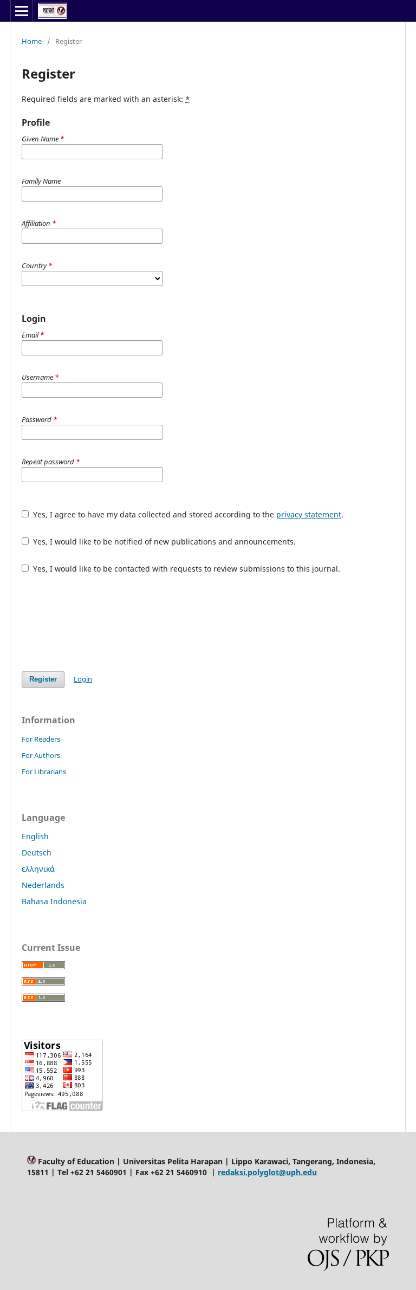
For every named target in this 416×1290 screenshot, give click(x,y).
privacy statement (308, 514)
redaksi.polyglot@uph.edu (267, 1172)
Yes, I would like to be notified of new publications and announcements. (163, 541)
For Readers (41, 739)
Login (83, 679)
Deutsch (36, 852)
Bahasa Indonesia (54, 901)
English (35, 836)
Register (43, 679)
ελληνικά (38, 869)
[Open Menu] (21, 11)
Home (32, 41)
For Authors (41, 755)
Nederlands (43, 885)
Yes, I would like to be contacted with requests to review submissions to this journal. (185, 568)
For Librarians (44, 771)
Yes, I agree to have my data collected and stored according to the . (187, 514)
